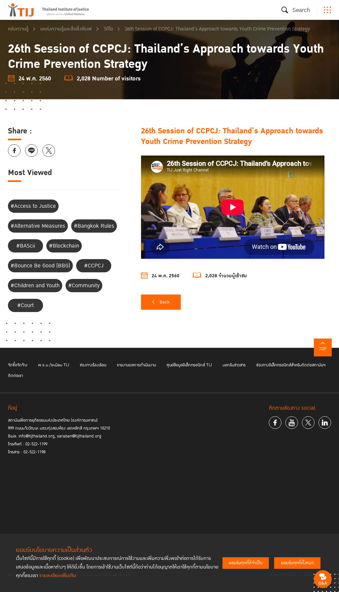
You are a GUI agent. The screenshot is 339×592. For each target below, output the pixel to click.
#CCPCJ (94, 265)
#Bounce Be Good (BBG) (40, 265)
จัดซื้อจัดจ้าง (17, 365)
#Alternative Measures (38, 226)
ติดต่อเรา (15, 375)
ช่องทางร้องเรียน (93, 365)
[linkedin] (324, 422)
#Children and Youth (35, 285)
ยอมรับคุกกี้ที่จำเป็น (246, 563)
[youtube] (291, 422)
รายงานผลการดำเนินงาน (136, 365)
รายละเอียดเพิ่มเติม (57, 575)
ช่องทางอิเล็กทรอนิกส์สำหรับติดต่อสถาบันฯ (290, 365)
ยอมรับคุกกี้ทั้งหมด (297, 563)
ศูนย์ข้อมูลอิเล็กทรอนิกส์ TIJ (189, 365)
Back (165, 302)
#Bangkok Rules (94, 226)
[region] (236, 203)
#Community (84, 285)
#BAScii (25, 246)
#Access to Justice (33, 206)
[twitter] (308, 422)
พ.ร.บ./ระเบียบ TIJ (53, 365)
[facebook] (275, 422)
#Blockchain (64, 246)
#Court (25, 305)
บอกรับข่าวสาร (234, 365)
